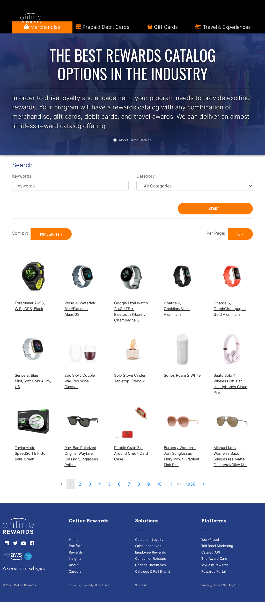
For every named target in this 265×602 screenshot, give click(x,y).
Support (140, 585)
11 (170, 484)
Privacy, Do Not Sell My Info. (220, 585)
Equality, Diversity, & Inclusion (90, 585)
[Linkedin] (7, 543)
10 (159, 484)
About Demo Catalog (135, 140)
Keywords (21, 176)
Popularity (49, 234)
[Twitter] (15, 543)
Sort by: (21, 233)
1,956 (190, 484)
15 (238, 234)
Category (145, 176)
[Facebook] (32, 543)
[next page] (203, 484)
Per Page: (217, 233)
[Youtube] (23, 543)
